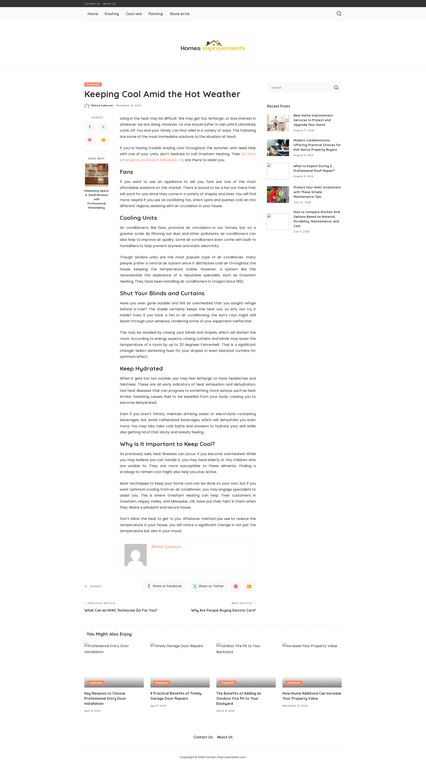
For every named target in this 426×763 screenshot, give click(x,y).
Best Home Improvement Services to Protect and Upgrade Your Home (313, 120)
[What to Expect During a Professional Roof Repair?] (278, 171)
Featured (93, 84)
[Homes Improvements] (213, 46)
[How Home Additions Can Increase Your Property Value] (312, 665)
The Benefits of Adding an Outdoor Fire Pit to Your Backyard (238, 698)
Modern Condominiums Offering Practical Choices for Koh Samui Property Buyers (317, 145)
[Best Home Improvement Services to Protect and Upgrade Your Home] (278, 123)
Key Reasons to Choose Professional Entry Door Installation (105, 698)
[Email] (103, 140)
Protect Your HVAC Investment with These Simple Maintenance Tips (317, 192)
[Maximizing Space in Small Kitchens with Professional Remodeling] (96, 174)
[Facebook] (89, 127)
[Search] (339, 13)
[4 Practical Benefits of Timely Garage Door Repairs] (180, 665)
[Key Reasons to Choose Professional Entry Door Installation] (114, 665)
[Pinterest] (89, 140)
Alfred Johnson (102, 105)
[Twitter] (103, 127)
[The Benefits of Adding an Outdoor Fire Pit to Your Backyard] (246, 665)
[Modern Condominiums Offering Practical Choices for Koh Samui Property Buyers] (278, 147)
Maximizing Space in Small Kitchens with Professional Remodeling (96, 199)
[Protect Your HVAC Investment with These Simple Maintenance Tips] (278, 194)
